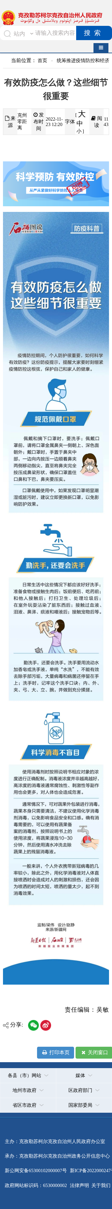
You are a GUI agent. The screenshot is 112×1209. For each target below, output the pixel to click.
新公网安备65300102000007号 (36, 1170)
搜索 (94, 33)
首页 (42, 60)
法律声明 (79, 1185)
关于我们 (100, 1185)
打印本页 (59, 1052)
